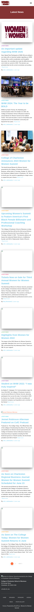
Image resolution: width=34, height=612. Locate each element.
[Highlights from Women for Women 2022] (17, 318)
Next (20, 563)
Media (11, 601)
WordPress (17, 606)
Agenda (29, 597)
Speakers (12, 597)
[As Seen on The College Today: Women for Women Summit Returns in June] (17, 518)
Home (4, 597)
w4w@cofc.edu (5, 589)
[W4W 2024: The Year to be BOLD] (17, 86)
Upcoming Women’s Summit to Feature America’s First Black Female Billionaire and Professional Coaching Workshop (16, 219)
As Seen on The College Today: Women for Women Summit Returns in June (15, 537)
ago (16, 70)
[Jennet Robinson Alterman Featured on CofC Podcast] (17, 412)
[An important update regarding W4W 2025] (17, 31)
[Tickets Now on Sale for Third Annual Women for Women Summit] (17, 260)
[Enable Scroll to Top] (30, 608)
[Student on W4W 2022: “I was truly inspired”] (17, 366)
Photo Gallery (20, 601)
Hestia (4, 606)
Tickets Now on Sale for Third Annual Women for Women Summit (16, 280)
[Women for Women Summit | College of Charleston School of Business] (6, 3)
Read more (5, 67)
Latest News (5, 45)
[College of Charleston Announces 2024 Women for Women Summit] (17, 141)
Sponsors (21, 597)
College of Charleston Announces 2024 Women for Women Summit (16, 161)
